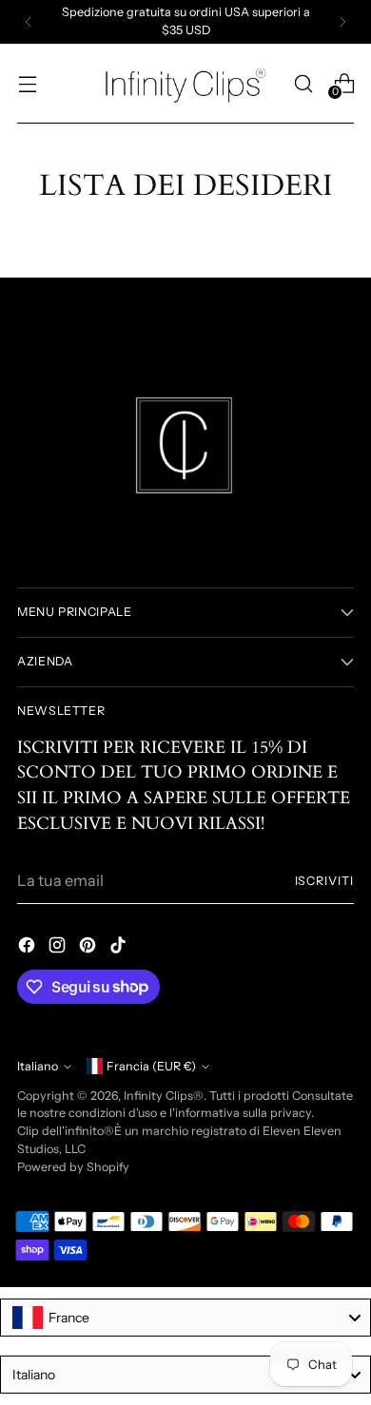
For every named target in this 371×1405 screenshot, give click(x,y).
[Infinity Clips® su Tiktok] (119, 947)
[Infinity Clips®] (185, 83)
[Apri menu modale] (27, 83)
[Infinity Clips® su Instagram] (59, 947)
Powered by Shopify (73, 1167)
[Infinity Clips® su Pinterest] (89, 947)
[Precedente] (28, 22)
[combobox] (185, 1318)
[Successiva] (342, 22)
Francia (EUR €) (151, 1066)
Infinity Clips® (164, 1095)
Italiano (37, 1066)
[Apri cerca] (302, 83)
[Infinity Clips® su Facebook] (28, 947)
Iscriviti (324, 881)
